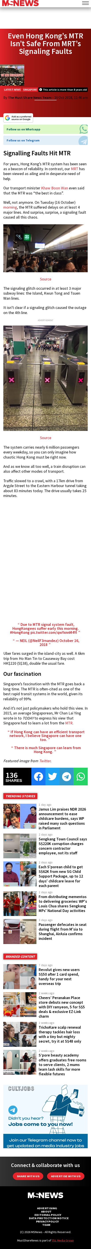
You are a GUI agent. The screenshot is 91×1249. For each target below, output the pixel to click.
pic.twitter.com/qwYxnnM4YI (53, 632)
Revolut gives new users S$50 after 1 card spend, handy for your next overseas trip (59, 976)
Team (46, 1224)
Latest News (12, 89)
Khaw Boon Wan (54, 188)
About (46, 1211)
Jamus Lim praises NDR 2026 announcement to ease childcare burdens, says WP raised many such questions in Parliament (62, 818)
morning (10, 207)
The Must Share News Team (29, 97)
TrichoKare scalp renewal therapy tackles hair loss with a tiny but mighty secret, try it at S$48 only (60, 1034)
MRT (74, 168)
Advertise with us (65, 1176)
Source (45, 279)
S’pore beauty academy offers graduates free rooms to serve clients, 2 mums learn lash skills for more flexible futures (62, 1064)
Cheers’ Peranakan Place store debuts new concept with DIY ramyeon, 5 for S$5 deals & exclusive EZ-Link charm (62, 1007)
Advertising (47, 1208)
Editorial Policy (47, 1215)
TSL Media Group (63, 1240)
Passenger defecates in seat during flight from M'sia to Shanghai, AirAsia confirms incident (63, 931)
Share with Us (28, 1176)
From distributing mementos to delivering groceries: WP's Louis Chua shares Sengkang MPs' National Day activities (63, 903)
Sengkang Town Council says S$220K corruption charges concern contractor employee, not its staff (63, 846)
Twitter (44, 760)
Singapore (30, 89)
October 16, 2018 (60, 642)
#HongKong (20, 632)
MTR (68, 723)
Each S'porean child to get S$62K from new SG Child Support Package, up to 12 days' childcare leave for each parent (61, 876)
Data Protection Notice (49, 1218)
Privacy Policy (47, 1221)
